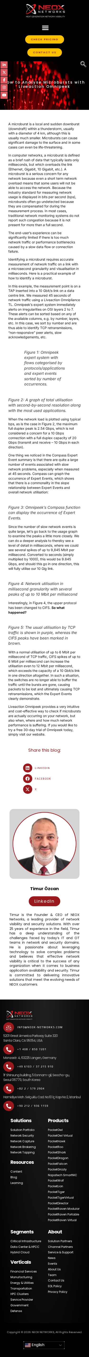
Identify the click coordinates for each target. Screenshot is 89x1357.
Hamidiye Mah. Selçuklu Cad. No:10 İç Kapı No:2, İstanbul (41, 1097)
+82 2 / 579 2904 (31, 1088)
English (37, 1345)
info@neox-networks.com (40, 1027)
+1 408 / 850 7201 (32, 1049)
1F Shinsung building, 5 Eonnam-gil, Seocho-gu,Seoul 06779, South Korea (36, 1077)
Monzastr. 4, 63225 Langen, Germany (29, 1057)
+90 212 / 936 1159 (32, 1105)
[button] (45, 27)
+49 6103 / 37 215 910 (35, 1066)
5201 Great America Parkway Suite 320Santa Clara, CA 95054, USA (30, 1038)
